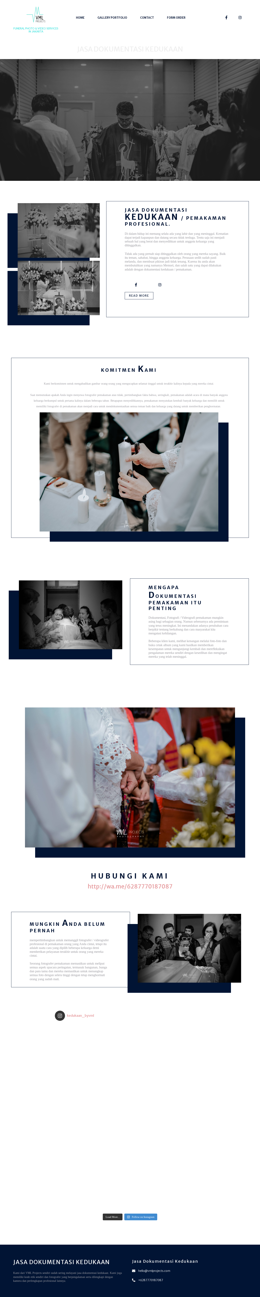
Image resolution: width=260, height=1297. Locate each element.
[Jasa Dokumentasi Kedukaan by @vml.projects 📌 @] (111, 1042)
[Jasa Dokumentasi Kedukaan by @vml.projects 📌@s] (149, 1117)
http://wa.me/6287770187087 (130, 886)
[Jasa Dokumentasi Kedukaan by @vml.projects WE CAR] (73, 1042)
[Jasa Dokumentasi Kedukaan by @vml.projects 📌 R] (186, 1155)
